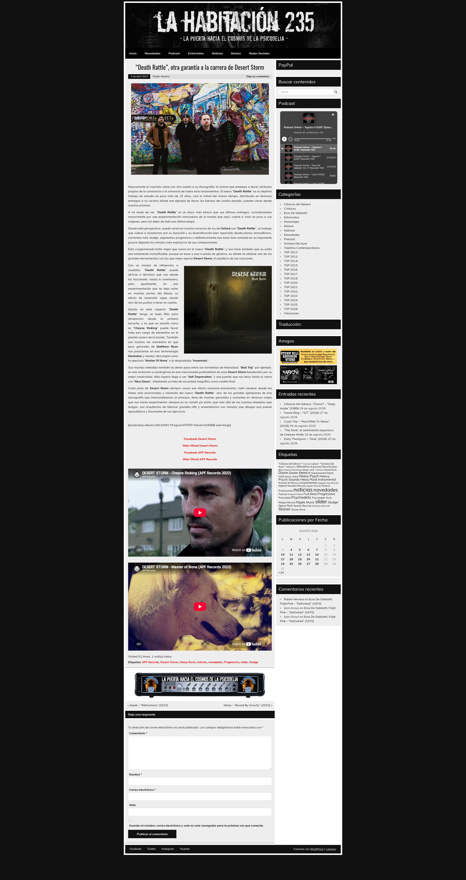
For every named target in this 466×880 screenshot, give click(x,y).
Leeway (331, 849)
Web (132, 804)
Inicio (133, 53)
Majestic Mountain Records (292, 485)
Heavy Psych (309, 476)
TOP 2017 (291, 274)
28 (317, 564)
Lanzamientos (308, 482)
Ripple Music (305, 502)
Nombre (135, 774)
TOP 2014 (291, 261)
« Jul (281, 572)
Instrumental (327, 479)
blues (334, 466)
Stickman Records (321, 505)
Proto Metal (285, 497)
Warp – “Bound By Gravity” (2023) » (248, 705)
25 (291, 564)
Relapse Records (287, 502)
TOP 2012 (291, 252)
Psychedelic (301, 497)
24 (283, 564)
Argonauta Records (320, 466)
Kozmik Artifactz (288, 482)
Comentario (138, 733)
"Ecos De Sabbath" (310, 464)
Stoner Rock (298, 509)
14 (317, 554)
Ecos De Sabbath (295, 213)
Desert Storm (169, 662)
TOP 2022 (291, 291)
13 (308, 554)
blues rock (308, 469)
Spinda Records (302, 505)
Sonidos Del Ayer (295, 243)
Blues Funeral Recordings (290, 470)
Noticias (217, 53)
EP (309, 473)
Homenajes (291, 221)
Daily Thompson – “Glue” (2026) (305, 439)
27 (308, 564)
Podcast (174, 53)
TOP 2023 (291, 296)
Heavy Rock (187, 662)
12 (300, 554)
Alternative (302, 466)
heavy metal (291, 476)
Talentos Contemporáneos (302, 248)
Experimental (318, 472)
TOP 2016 (291, 269)
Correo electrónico (142, 789)
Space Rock (286, 505)
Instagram (167, 849)
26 (300, 564)
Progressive (231, 662)
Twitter (151, 849)
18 (291, 559)
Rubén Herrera (161, 76)
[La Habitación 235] (200, 697)
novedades (215, 662)
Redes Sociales (259, 53)
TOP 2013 (291, 256)
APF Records (150, 662)
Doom (283, 472)
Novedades (152, 53)
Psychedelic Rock (322, 497)
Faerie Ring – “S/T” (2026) (301, 412)
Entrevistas (196, 53)
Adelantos (291, 467)
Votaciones (291, 313)
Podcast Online (295, 494)
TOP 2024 (291, 300)
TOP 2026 (291, 309)
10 (283, 554)
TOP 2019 (291, 278)
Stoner (285, 508)
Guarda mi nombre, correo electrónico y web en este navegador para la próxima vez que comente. (196, 825)
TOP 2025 (291, 304)
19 (300, 559)
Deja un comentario (257, 76)
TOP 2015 (291, 265)
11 (291, 554)
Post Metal (310, 494)
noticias (202, 662)
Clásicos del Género (297, 204)
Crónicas (290, 208)
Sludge (253, 662)
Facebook (135, 849)
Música (236, 53)
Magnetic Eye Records (328, 483)
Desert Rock (330, 469)
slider (244, 662)
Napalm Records (313, 486)
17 (283, 559)
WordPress (316, 849)
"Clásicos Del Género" (290, 463)
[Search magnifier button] (335, 92)
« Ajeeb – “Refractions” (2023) (148, 705)
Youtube (185, 849)
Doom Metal (298, 473)
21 (317, 559)
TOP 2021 (291, 287)
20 (308, 559)
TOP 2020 (291, 282)
